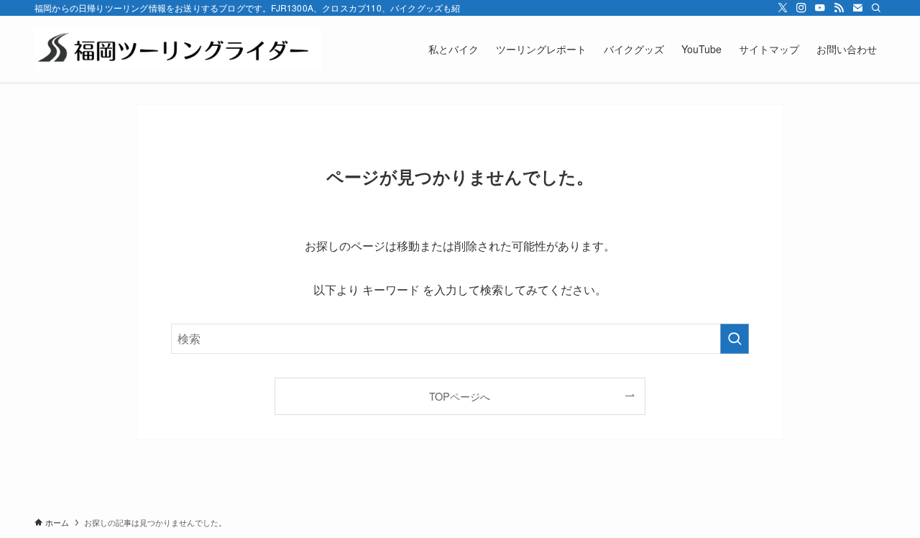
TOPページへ (459, 396)
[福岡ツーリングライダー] (178, 48)
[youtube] (820, 8)
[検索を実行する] (734, 339)
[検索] (876, 8)
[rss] (838, 8)
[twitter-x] (782, 8)
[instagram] (801, 8)
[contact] (857, 8)
